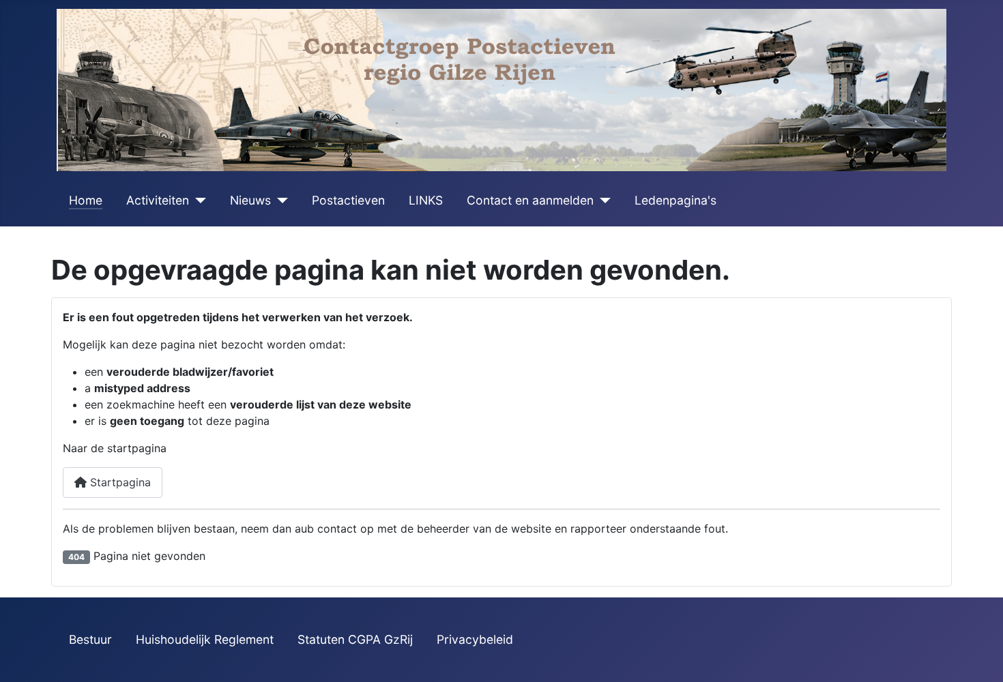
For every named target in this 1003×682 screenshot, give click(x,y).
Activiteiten (157, 200)
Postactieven (348, 200)
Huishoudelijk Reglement (205, 639)
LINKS (426, 200)
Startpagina (119, 482)
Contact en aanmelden (530, 200)
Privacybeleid (475, 639)
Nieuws (250, 200)
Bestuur (90, 639)
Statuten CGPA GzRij (355, 639)
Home (85, 200)
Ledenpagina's (675, 200)
